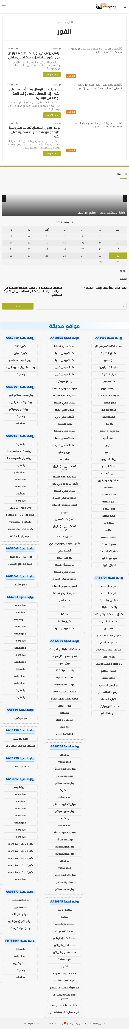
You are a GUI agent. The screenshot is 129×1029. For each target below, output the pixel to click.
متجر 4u (64, 459)
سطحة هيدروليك (64, 931)
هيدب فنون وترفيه (109, 706)
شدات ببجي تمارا (64, 353)
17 (82, 249)
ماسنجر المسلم (20, 766)
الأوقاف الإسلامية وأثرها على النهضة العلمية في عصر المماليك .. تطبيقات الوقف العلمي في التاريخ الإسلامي (33, 291)
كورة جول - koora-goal (20, 458)
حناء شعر (64, 600)
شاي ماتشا (64, 621)
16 (100, 249)
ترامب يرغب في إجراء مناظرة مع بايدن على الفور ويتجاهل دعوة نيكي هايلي (34, 55)
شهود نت (108, 522)
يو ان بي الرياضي (108, 685)
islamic (55, 48)
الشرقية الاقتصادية (109, 395)
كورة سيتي (20, 353)
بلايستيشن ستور (64, 564)
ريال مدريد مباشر (64, 783)
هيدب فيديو (109, 494)
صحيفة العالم (108, 713)
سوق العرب (64, 663)
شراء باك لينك (108, 586)
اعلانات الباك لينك (108, 621)
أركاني (108, 529)
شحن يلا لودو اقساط (64, 395)
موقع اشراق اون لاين (20, 921)
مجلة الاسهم (108, 388)
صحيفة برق (20, 907)
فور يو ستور (64, 452)
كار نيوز (109, 423)
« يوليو (123, 270)
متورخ (108, 445)
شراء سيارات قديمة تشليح (64, 1012)
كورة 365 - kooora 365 (20, 529)
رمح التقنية (108, 501)
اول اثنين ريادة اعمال (20, 556)
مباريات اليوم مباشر (64, 768)
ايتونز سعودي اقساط (64, 388)
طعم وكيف (108, 515)
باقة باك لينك (20, 738)
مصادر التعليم (109, 670)
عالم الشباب (20, 584)
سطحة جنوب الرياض (64, 952)
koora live (20, 479)
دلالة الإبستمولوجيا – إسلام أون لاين (101, 212)
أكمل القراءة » (52, 74)
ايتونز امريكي (64, 381)
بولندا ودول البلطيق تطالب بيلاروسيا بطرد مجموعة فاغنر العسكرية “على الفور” (35, 132)
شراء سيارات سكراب (64, 973)
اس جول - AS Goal (20, 536)
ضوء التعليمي (20, 899)
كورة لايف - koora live (20, 843)
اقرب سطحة (64, 959)
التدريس (109, 628)
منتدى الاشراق (108, 642)
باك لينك (64, 726)
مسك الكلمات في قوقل (109, 346)
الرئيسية (67, 22)
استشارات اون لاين (108, 480)
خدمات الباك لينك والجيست (64, 649)
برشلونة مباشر (64, 776)
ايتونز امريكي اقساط (64, 497)
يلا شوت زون (20, 963)
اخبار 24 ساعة (108, 699)
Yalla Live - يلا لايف (20, 507)
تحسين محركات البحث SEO (20, 745)
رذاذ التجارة (109, 508)
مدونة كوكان (109, 409)
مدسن (108, 452)
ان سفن (108, 360)
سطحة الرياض (65, 909)
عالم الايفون (109, 402)
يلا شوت (64, 754)
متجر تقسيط (64, 423)
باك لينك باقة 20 (65, 670)
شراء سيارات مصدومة (64, 1005)
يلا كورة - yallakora (20, 521)
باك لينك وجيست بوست (108, 663)
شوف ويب (109, 381)
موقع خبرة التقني (109, 430)
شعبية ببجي (64, 550)
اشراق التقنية (109, 353)
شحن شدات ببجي (64, 519)
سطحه (64, 916)
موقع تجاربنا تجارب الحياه (65, 698)
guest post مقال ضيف (64, 656)
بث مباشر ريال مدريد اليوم (20, 367)
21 (11, 249)
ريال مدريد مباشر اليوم (20, 395)
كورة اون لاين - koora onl (20, 514)
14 (11, 242)
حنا (64, 607)
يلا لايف (20, 374)
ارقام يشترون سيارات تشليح (64, 996)
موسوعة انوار (109, 558)
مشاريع (64, 712)
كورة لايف (20, 619)
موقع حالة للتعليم (108, 692)
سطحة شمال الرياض (64, 938)
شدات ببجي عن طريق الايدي (64, 468)
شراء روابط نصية (109, 600)
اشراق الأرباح (109, 565)
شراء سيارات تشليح (64, 980)
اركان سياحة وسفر (20, 928)
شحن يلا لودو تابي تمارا (64, 483)
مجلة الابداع (108, 466)
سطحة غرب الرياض (64, 945)
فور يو (64, 512)
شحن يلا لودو (64, 536)
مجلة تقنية (108, 677)
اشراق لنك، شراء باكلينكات (109, 614)
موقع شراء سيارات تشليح (64, 987)
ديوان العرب (64, 705)
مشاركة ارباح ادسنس (20, 563)
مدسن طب (109, 656)
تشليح (64, 966)
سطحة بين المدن (64, 924)
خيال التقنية (109, 374)
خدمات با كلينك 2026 (64, 691)
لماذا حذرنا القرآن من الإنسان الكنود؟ (105, 287)
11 (64, 242)
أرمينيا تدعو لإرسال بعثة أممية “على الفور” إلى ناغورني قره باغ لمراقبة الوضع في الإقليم (35, 93)
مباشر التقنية (108, 537)
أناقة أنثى (108, 438)
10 (82, 242)
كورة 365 (20, 346)
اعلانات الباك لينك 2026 (109, 649)
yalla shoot (64, 761)
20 (29, 249)
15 (117, 249)
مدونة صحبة (109, 544)
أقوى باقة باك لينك (64, 684)
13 (29, 242)
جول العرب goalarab (20, 360)
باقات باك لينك (109, 607)
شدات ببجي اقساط (64, 346)
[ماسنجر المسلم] (105, 6)
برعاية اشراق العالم (56, 1023)
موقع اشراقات (20, 914)
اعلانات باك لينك (64, 719)
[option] (64, 198)
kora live (20, 612)
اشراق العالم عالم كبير (108, 635)
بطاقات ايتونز (64, 557)
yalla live (20, 423)
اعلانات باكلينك (64, 734)
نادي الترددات (108, 473)
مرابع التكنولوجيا (108, 367)
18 (64, 249)
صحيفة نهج (108, 416)
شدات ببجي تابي (64, 367)
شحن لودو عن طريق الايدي (64, 543)
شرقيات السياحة (109, 551)
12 (46, 242)
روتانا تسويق (108, 459)
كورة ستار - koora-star (20, 451)
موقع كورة (20, 718)
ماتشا (64, 614)
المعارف (108, 487)
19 (46, 249)
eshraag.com (29, 1023)
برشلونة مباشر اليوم (20, 402)
